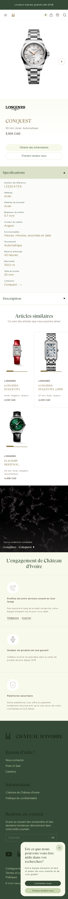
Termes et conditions (18, 873)
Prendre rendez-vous (34, 156)
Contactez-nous (42, 883)
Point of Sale (13, 766)
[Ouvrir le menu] (5, 14)
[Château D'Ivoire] (13, 15)
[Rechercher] (64, 14)
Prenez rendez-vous (43, 891)
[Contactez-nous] (57, 14)
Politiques (11, 877)
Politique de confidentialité (21, 798)
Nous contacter (15, 760)
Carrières (11, 772)
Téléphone (13, 618)
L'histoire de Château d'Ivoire (22, 792)
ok (52, 837)
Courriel (26, 618)
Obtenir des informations (34, 147)
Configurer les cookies (19, 869)
